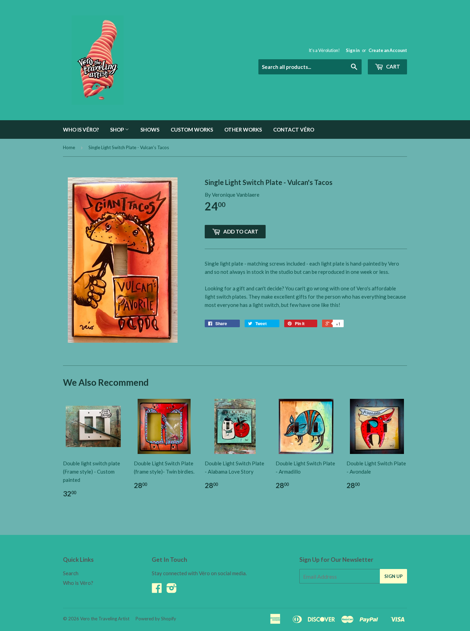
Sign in (353, 50)
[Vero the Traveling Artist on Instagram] (172, 590)
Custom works (192, 129)
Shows (149, 129)
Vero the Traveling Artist (104, 618)
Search (70, 573)
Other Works (243, 129)
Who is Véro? (81, 129)
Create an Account (387, 50)
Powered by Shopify (156, 618)
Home (69, 147)
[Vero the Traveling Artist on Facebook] (157, 590)
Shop (117, 129)
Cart (392, 66)
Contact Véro (293, 129)
